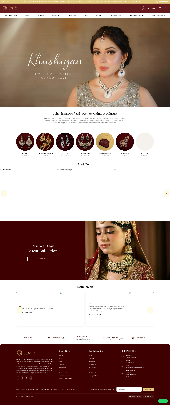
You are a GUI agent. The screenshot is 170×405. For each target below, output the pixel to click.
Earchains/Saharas (158, 15)
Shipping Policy (63, 373)
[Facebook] (17, 378)
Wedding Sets (56, 15)
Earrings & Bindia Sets (137, 15)
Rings (86, 15)
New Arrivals (10, 15)
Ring (90, 355)
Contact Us (62, 367)
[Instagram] (22, 378)
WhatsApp (163, 401)
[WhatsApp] (31, 378)
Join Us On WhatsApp (68, 389)
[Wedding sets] (85, 62)
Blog (60, 358)
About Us (61, 364)
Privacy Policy (63, 370)
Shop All (27, 15)
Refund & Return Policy (65, 379)
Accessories (72, 15)
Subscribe (148, 389)
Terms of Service (64, 376)
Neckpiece (99, 15)
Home (61, 355)
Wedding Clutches (116, 15)
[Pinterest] (26, 378)
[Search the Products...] (143, 8)
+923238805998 (54, 389)
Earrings (41, 15)
